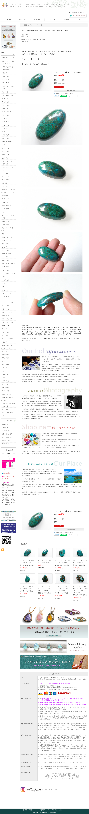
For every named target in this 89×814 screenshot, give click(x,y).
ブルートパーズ (6, 325)
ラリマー (4, 371)
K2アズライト (6, 183)
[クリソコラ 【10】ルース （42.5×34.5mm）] (62, 552)
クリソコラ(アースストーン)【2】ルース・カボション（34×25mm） (45, 588)
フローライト (5, 332)
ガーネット (5, 145)
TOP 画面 (8, 19)
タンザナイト (5, 260)
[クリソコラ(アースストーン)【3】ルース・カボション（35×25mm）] (62, 578)
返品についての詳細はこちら (64, 93)
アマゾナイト (5, 102)
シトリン (4, 212)
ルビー (3, 377)
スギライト (5, 233)
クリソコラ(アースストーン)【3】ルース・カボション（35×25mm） (62, 588)
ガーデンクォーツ (7, 141)
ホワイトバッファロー (8, 338)
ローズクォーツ (6, 384)
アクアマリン (5, 82)
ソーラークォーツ (7, 253)
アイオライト (5, 76)
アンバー (4, 118)
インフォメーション (7, 420)
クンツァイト (5, 179)
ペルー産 (39, 25)
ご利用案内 (73, 12)
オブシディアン (6, 135)
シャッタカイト (6, 224)
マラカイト (5, 342)
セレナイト (5, 247)
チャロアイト (5, 267)
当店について (23, 19)
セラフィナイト (6, 243)
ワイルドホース (6, 394)
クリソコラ (31, 25)
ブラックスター (6, 309)
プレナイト (5, 329)
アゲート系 (5, 92)
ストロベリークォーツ (8, 237)
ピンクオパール (6, 293)
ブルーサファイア (7, 319)
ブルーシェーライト (7, 322)
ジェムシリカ (5, 221)
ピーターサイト (6, 290)
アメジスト (5, 108)
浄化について (6, 443)
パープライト (5, 280)
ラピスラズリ (5, 364)
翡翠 (3, 286)
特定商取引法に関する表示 (46, 810)
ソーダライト (5, 250)
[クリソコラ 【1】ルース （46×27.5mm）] (27, 552)
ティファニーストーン (8, 263)
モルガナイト (5, 354)
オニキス (4, 128)
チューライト (5, 270)
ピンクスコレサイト (7, 302)
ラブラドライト (6, 367)
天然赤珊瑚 (5, 195)
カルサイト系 (5, 154)
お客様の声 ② (6, 424)
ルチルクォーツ (6, 374)
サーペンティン (6, 205)
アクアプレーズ (6, 79)
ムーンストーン (6, 351)
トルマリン (5, 276)
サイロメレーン (6, 202)
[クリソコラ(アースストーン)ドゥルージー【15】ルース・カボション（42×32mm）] (80, 578)
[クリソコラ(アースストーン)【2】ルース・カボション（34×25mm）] (45, 578)
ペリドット (5, 335)
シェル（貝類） (6, 208)
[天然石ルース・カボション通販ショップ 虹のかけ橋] (12, 5)
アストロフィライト (7, 95)
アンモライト (5, 115)
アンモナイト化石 (7, 112)
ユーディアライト (7, 361)
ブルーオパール (6, 315)
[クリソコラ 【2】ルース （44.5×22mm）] (45, 552)
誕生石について (6, 440)
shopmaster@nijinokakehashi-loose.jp (67, 778)
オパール (4, 131)
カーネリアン (5, 148)
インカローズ (5, 121)
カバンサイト (5, 151)
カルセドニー (5, 158)
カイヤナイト (5, 138)
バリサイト (5, 283)
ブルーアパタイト (7, 312)
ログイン (80, 19)
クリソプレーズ (6, 176)
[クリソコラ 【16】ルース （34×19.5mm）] (27, 578)
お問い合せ (66, 19)
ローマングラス (6, 391)
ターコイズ (5, 257)
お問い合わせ (83, 12)
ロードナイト (5, 387)
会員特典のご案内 (7, 434)
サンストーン (5, 199)
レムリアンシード (7, 381)
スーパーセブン (6, 240)
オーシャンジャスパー (8, 125)
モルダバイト (5, 358)
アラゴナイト (5, 105)
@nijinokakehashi (49, 789)
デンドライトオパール (8, 273)
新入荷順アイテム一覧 (8, 57)
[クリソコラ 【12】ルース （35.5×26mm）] (80, 552)
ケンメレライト (6, 186)
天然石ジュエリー (7, 73)
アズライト (5, 98)
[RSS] (2, 549)
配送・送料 (37, 19)
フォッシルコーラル (7, 305)
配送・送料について (7, 437)
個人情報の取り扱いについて (30, 810)
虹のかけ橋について (60, 810)
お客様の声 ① (6, 427)
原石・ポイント (6, 409)
